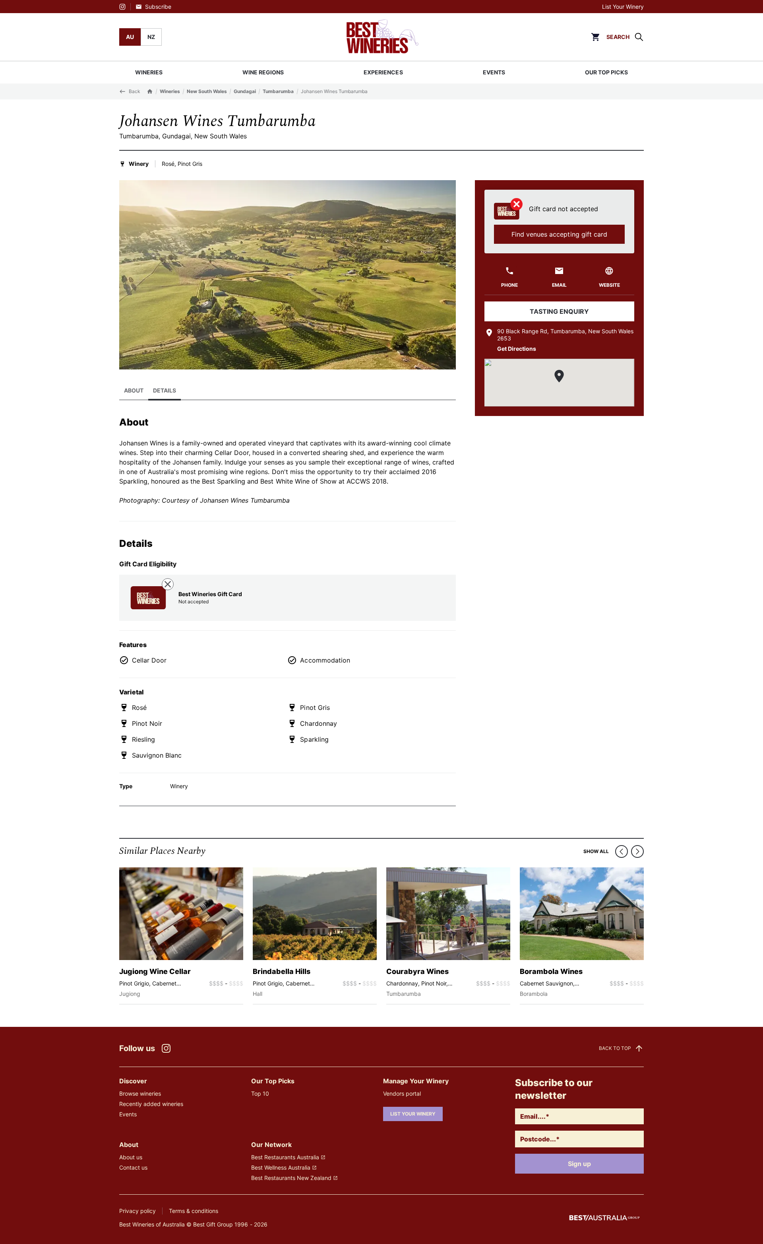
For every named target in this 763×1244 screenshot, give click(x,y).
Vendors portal (402, 1093)
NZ (151, 36)
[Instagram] (122, 7)
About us (130, 1157)
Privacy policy (137, 1210)
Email (559, 285)
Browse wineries (140, 1093)
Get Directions (516, 348)
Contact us (133, 1167)
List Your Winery (623, 6)
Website (609, 285)
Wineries (170, 91)
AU (130, 36)
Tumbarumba (278, 91)
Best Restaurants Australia (285, 1157)
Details (164, 390)
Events (128, 1114)
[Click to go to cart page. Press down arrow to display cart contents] (595, 37)
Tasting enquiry (559, 311)
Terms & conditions (193, 1210)
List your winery (413, 1114)
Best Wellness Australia (280, 1167)
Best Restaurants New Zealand (291, 1177)
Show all (596, 851)
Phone (509, 285)
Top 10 (260, 1093)
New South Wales (207, 91)
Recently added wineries (151, 1103)
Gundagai (245, 91)
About (133, 390)
